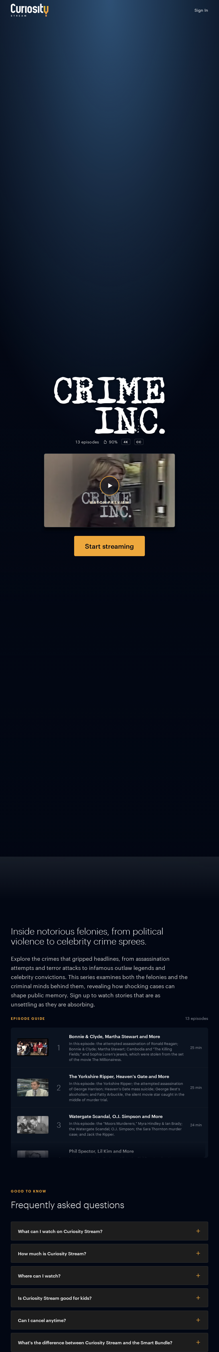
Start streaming (109, 545)
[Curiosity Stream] (29, 10)
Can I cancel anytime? (42, 1320)
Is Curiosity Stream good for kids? (55, 1298)
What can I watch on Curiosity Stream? (60, 1231)
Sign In (201, 10)
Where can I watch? (39, 1275)
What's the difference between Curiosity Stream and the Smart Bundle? (95, 1342)
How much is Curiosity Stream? (52, 1253)
